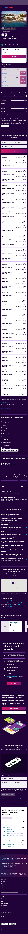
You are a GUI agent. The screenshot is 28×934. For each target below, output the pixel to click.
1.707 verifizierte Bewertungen (16, 44)
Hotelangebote (4, 873)
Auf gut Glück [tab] (6, 821)
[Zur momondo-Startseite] (9, 7)
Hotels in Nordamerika (13, 873)
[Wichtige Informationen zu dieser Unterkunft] (26, 476)
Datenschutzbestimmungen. (16, 798)
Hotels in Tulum (6, 833)
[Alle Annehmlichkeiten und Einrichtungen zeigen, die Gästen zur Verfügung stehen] (26, 418)
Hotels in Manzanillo (13, 874)
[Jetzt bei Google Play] (4, 924)
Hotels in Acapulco (7, 840)
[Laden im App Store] (12, 924)
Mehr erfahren (5, 402)
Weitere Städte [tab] (6, 818)
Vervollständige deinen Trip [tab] (18, 821)
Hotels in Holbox (6, 842)
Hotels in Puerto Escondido (9, 835)
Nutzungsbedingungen (5, 798)
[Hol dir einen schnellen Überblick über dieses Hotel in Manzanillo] (26, 96)
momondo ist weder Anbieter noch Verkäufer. (13, 863)
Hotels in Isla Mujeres (7, 837)
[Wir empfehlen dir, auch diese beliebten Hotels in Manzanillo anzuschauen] (26, 616)
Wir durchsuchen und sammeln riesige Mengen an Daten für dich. (11, 866)
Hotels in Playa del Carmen (8, 831)
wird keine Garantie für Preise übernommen (10, 859)
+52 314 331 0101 (5, 43)
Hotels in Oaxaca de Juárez (8, 844)
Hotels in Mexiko (22, 873)
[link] (14, 683)
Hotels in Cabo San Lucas (8, 846)
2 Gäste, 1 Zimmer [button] (7, 52)
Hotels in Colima (5, 874)
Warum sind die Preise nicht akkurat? (11, 868)
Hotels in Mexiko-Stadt (7, 829)
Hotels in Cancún (6, 827)
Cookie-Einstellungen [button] (5, 408)
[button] (2, 7)
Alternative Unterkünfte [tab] (17, 818)
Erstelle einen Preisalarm (12, 676)
